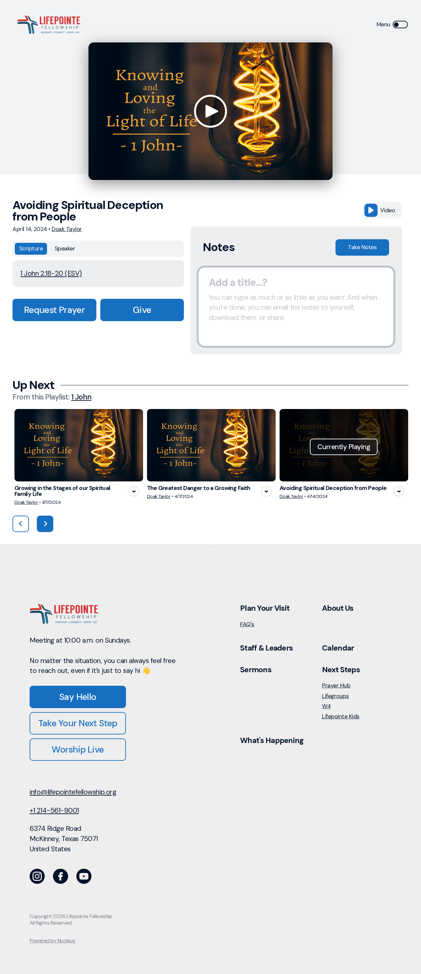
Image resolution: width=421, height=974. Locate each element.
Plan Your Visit (264, 608)
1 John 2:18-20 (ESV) (51, 273)
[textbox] (296, 307)
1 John (81, 397)
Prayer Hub (336, 685)
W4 (326, 706)
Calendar (338, 648)
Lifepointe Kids (340, 716)
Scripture (31, 248)
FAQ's (247, 624)
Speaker (65, 248)
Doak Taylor (67, 229)
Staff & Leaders (266, 648)
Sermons (255, 670)
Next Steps (341, 670)
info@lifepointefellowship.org (73, 792)
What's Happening (272, 740)
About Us (337, 608)
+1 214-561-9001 (54, 810)
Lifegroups (335, 696)
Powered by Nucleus (52, 940)
